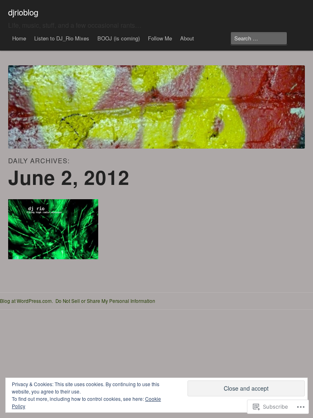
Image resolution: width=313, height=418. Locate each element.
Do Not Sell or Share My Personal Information (105, 301)
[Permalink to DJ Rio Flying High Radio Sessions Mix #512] (53, 229)
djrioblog (23, 12)
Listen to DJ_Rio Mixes (61, 38)
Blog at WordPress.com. (26, 301)
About (187, 38)
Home (19, 38)
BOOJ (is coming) (118, 38)
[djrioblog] (156, 107)
